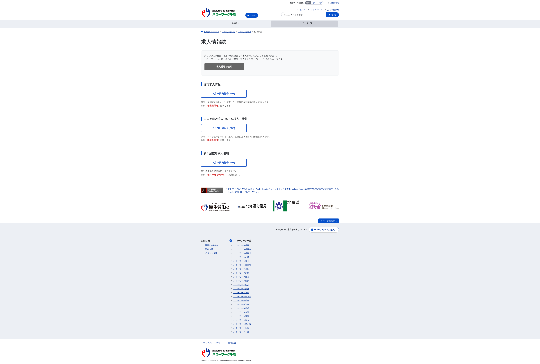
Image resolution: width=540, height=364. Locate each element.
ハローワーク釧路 (241, 289)
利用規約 (232, 343)
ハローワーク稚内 (241, 300)
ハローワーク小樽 (241, 257)
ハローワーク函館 (241, 273)
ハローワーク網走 (241, 320)
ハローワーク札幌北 (242, 253)
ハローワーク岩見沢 (242, 296)
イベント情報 (211, 253)
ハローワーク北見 (241, 277)
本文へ (302, 10)
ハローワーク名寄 (241, 312)
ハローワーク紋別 (241, 281)
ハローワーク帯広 (241, 269)
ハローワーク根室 (241, 328)
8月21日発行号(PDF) (224, 93)
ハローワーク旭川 (241, 261)
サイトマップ (316, 10)
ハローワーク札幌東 (242, 249)
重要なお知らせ (212, 245)
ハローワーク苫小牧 (242, 324)
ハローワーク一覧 (242, 240)
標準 (308, 3)
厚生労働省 (334, 3)
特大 (320, 3)
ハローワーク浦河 (241, 316)
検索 (333, 15)
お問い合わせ (333, 10)
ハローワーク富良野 (242, 265)
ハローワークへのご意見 (324, 229)
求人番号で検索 (224, 66)
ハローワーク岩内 (241, 304)
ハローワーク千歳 (241, 332)
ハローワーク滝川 (241, 285)
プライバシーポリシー (213, 343)
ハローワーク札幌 (241, 245)
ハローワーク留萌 (241, 308)
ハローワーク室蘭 (241, 292)
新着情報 (209, 249)
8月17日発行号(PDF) (224, 162)
